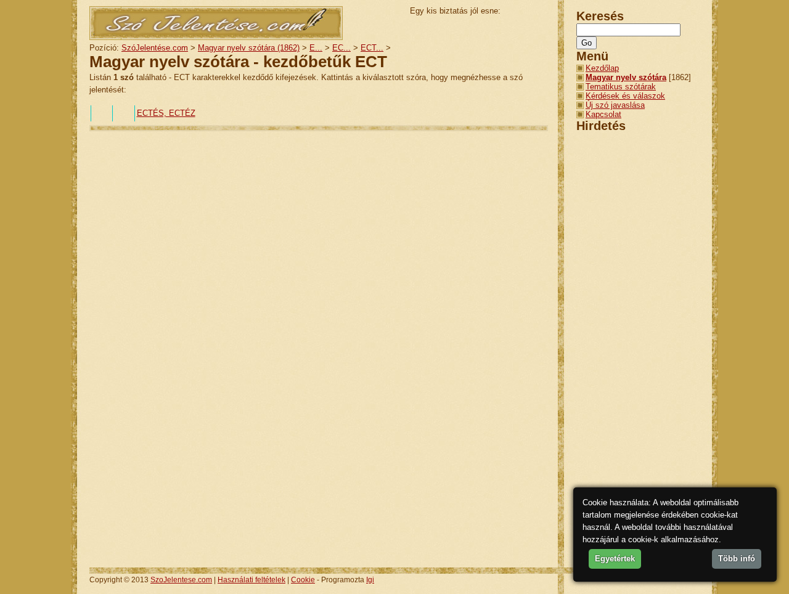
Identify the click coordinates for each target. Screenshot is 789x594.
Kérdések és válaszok (625, 95)
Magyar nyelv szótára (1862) (249, 47)
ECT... (372, 47)
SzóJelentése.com (154, 47)
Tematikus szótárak (621, 86)
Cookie (303, 580)
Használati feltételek (251, 580)
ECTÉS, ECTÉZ (166, 113)
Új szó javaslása (615, 105)
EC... (341, 47)
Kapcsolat (603, 114)
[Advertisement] (313, 170)
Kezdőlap (602, 68)
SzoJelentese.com (181, 580)
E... (315, 47)
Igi (370, 580)
